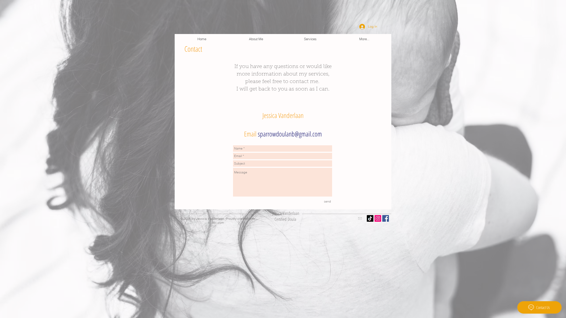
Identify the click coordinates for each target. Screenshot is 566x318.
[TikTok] (370, 218)
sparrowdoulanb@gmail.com (290, 133)
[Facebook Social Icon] (385, 218)
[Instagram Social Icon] (378, 218)
